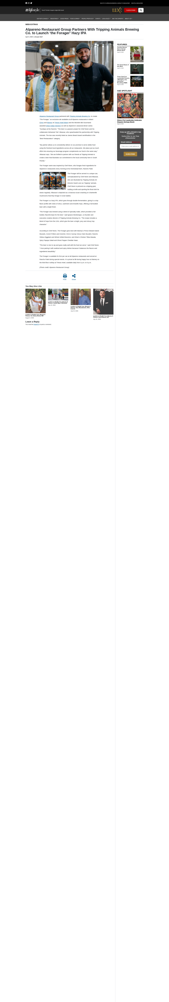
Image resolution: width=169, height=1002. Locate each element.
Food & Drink (74, 18)
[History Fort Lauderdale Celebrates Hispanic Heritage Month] (130, 105)
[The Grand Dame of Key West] (137, 69)
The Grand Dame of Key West (123, 65)
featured (122, 44)
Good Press (64, 18)
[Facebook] (26, 3)
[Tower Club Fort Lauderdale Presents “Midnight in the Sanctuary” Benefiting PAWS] (137, 81)
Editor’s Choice (42, 18)
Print (64, 279)
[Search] (141, 10)
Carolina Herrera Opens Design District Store (122, 49)
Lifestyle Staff (38, 37)
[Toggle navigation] (26, 10)
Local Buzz (105, 18)
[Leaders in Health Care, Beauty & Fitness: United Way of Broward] (58, 295)
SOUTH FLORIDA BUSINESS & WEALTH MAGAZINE (115, 3)
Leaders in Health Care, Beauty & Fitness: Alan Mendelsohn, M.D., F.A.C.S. (80, 308)
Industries (54, 18)
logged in (36, 324)
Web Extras (31, 24)
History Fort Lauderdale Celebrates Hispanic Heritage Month (129, 121)
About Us (128, 18)
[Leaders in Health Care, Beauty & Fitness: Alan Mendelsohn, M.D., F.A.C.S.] (81, 297)
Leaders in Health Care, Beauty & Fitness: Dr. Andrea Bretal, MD (35, 315)
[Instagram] (29, 3)
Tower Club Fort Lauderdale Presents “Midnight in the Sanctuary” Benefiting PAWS (123, 79)
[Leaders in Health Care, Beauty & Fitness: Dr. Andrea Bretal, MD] (35, 301)
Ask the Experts (117, 18)
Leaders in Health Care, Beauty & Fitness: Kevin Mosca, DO (103, 316)
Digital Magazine (137, 3)
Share (74, 279)
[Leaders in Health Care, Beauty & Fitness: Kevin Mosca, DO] (103, 302)
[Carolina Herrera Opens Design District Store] (137, 54)
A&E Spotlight (124, 91)
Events (98, 18)
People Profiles (87, 18)
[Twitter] (31, 3)
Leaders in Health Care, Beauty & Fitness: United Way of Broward (58, 302)
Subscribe (130, 10)
